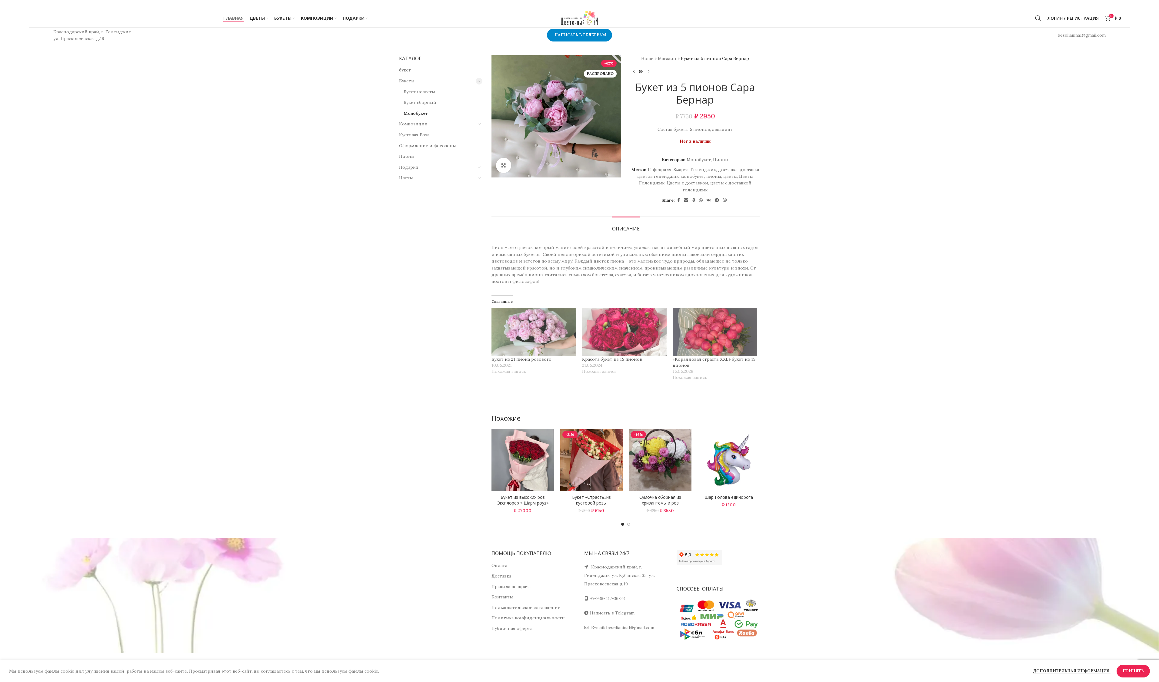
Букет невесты (419, 91)
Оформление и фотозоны (427, 145)
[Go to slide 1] (622, 524)
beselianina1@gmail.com (630, 627)
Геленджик (703, 169)
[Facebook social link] (678, 200)
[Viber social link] (725, 200)
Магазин (667, 58)
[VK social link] (708, 200)
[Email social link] (686, 200)
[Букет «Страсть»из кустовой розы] (591, 460)
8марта (681, 169)
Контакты (502, 597)
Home (647, 58)
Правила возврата (511, 586)
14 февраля (659, 169)
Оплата (499, 565)
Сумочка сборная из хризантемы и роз (660, 500)
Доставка (501, 576)
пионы (713, 176)
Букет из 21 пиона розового (521, 359)
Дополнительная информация (1072, 671)
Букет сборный (420, 102)
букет (405, 70)
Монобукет (416, 113)
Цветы (406, 177)
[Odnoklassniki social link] (693, 200)
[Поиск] (1038, 18)
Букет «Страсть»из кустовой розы (591, 500)
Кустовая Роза (414, 134)
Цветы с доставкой (687, 183)
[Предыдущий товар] (634, 71)
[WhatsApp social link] (700, 200)
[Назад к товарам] (641, 71)
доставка (728, 169)
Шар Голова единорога (728, 497)
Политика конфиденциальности (528, 618)
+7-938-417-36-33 (607, 598)
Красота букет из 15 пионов (612, 359)
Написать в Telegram (612, 613)
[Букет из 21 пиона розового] (533, 332)
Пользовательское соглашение (525, 607)
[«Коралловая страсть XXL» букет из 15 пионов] (715, 332)
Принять (1133, 671)
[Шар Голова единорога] (729, 460)
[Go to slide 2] (628, 524)
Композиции (413, 124)
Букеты (407, 81)
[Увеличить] (503, 165)
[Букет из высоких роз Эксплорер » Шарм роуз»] (522, 460)
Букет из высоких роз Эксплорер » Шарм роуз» (522, 500)
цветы (730, 176)
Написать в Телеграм (580, 35)
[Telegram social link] (717, 200)
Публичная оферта (511, 628)
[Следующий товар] (648, 71)
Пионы (407, 156)
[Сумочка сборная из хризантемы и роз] (660, 460)
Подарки (408, 167)
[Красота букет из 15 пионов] (624, 332)
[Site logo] (579, 18)
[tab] (626, 226)
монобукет (692, 176)
